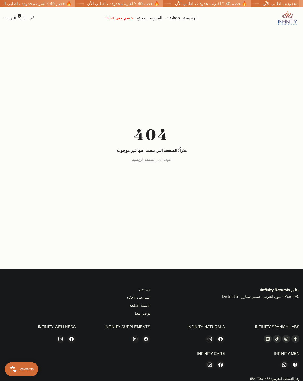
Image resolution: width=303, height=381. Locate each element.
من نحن (144, 289)
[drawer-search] (31, 18)
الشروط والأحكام (138, 297)
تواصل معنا (142, 313)
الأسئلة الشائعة (139, 305)
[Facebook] (220, 339)
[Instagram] (209, 339)
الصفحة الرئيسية (143, 160)
